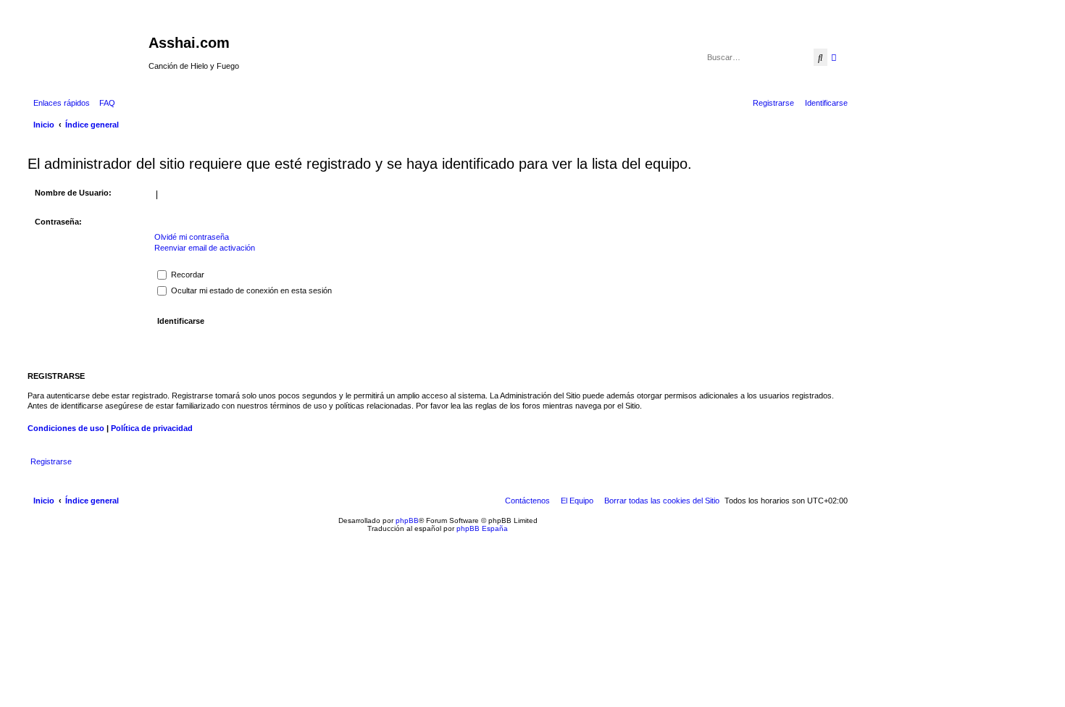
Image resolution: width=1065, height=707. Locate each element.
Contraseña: (58, 221)
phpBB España (482, 528)
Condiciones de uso (66, 428)
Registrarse (51, 461)
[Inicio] (86, 47)
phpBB (407, 520)
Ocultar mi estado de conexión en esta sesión (250, 290)
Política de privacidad (152, 428)
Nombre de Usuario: (73, 192)
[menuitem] (104, 103)
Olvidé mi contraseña (191, 237)
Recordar (186, 274)
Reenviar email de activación (204, 247)
